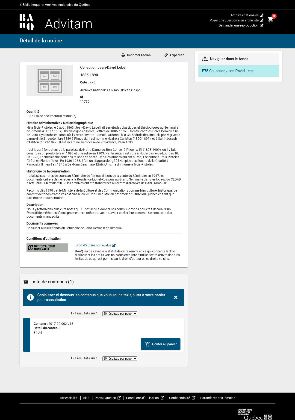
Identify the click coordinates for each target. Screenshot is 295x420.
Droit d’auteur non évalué (93, 245)
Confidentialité (183, 398)
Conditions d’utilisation (146, 398)
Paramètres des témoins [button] (217, 398)
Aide (86, 398)
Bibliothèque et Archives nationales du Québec (56, 4)
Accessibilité (69, 398)
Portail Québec (109, 398)
